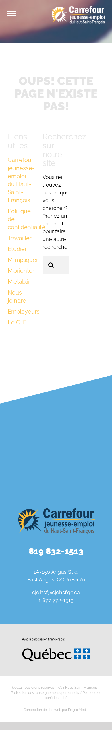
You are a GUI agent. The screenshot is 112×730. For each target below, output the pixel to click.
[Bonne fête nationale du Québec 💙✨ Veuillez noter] (27, 405)
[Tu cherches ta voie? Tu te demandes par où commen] (84, 471)
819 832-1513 (56, 551)
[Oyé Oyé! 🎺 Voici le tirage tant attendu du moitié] (27, 438)
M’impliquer (23, 259)
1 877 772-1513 (56, 600)
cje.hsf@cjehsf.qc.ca (56, 592)
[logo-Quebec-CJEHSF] (56, 640)
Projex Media (78, 710)
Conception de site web (42, 710)
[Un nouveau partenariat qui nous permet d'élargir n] (84, 438)
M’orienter (21, 270)
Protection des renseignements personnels (45, 693)
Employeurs (24, 311)
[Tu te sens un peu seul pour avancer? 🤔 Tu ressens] (27, 471)
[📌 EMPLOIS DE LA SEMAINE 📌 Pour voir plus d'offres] (84, 405)
